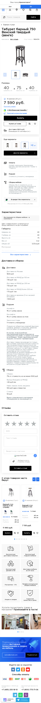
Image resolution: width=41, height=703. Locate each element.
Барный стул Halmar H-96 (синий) (5, 512)
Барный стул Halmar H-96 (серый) (8, 506)
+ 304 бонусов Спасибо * (17, 110)
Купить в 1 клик (15, 123)
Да (31, 6)
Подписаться (32, 655)
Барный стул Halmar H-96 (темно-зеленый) (11, 512)
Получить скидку (10, 106)
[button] (14, 539)
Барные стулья (9, 24)
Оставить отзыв (20, 468)
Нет (10, 6)
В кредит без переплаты (20, 199)
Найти (33, 17)
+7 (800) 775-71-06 (30, 689)
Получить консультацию (17, 113)
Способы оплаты (20, 674)
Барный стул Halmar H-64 (27, 506)
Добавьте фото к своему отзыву (24, 461)
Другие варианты (20, 153)
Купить (20, 118)
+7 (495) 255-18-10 (10, 689)
